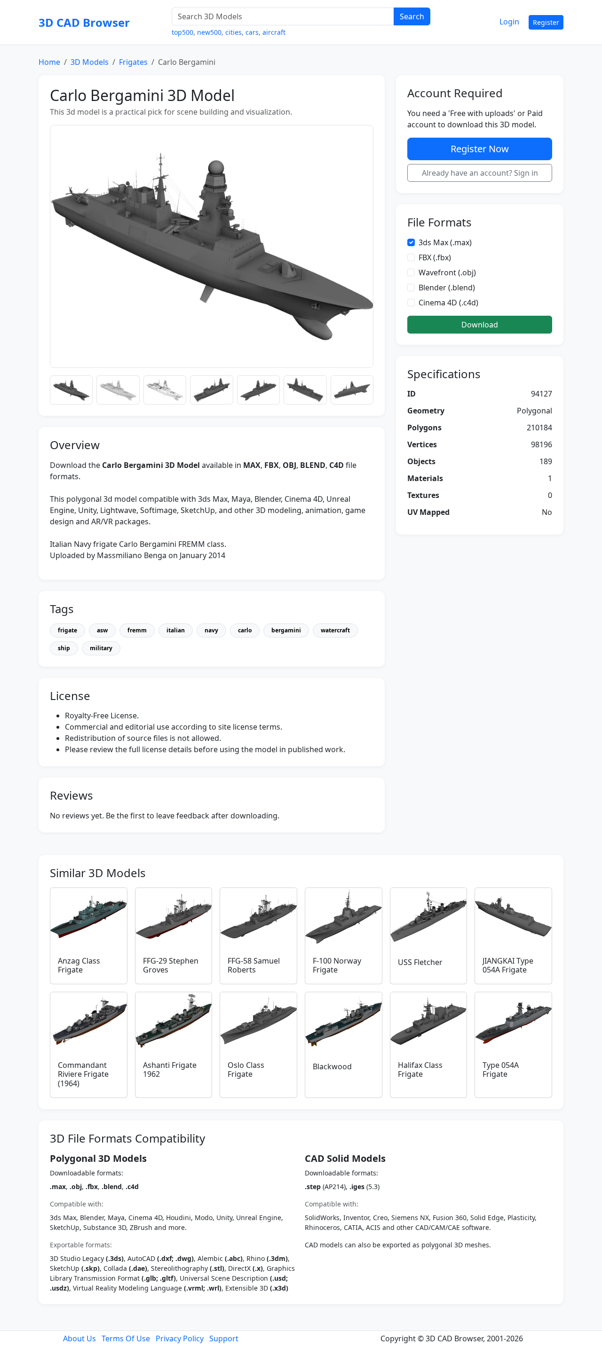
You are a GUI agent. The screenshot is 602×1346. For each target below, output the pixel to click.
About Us (79, 1338)
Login (509, 21)
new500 (209, 32)
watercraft (335, 630)
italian (175, 630)
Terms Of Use (126, 1338)
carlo (245, 630)
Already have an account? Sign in (480, 173)
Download (479, 324)
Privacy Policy (180, 1338)
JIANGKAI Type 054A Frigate (508, 965)
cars (252, 32)
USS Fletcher (420, 962)
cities (233, 32)
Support (223, 1338)
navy (211, 630)
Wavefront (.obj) (447, 272)
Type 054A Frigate (501, 1069)
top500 (182, 32)
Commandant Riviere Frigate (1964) (83, 1074)
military (101, 648)
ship (64, 648)
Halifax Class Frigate (420, 1069)
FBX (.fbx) (435, 257)
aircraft (273, 32)
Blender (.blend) (447, 287)
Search (412, 16)
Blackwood (332, 1066)
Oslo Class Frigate (246, 1069)
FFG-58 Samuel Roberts (254, 965)
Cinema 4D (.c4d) (448, 302)
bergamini (286, 630)
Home (49, 62)
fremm (137, 630)
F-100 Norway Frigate (337, 965)
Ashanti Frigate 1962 (170, 1069)
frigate (67, 630)
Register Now (480, 148)
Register (546, 22)
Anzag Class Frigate (79, 965)
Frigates (133, 62)
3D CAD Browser (84, 22)
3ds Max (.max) (445, 242)
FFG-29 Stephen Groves (170, 965)
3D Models (90, 62)
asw (102, 630)
